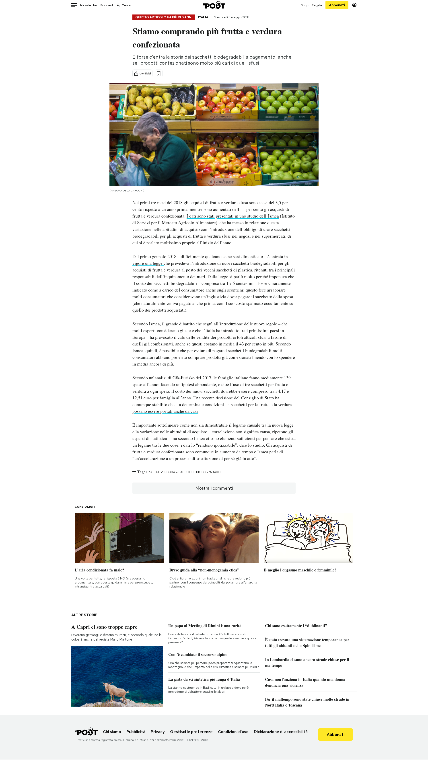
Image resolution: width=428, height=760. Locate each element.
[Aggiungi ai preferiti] (158, 73)
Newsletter (88, 5)
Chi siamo (112, 731)
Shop (305, 5)
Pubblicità (135, 731)
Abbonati (337, 5)
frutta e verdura (160, 472)
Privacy (158, 731)
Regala (317, 5)
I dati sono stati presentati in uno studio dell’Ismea (233, 216)
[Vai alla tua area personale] (354, 5)
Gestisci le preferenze (191, 731)
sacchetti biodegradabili (200, 472)
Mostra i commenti (214, 488)
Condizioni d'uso (233, 731)
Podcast (107, 5)
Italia (203, 17)
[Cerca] (118, 5)
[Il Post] (214, 5)
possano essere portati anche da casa (165, 411)
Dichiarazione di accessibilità (281, 731)
